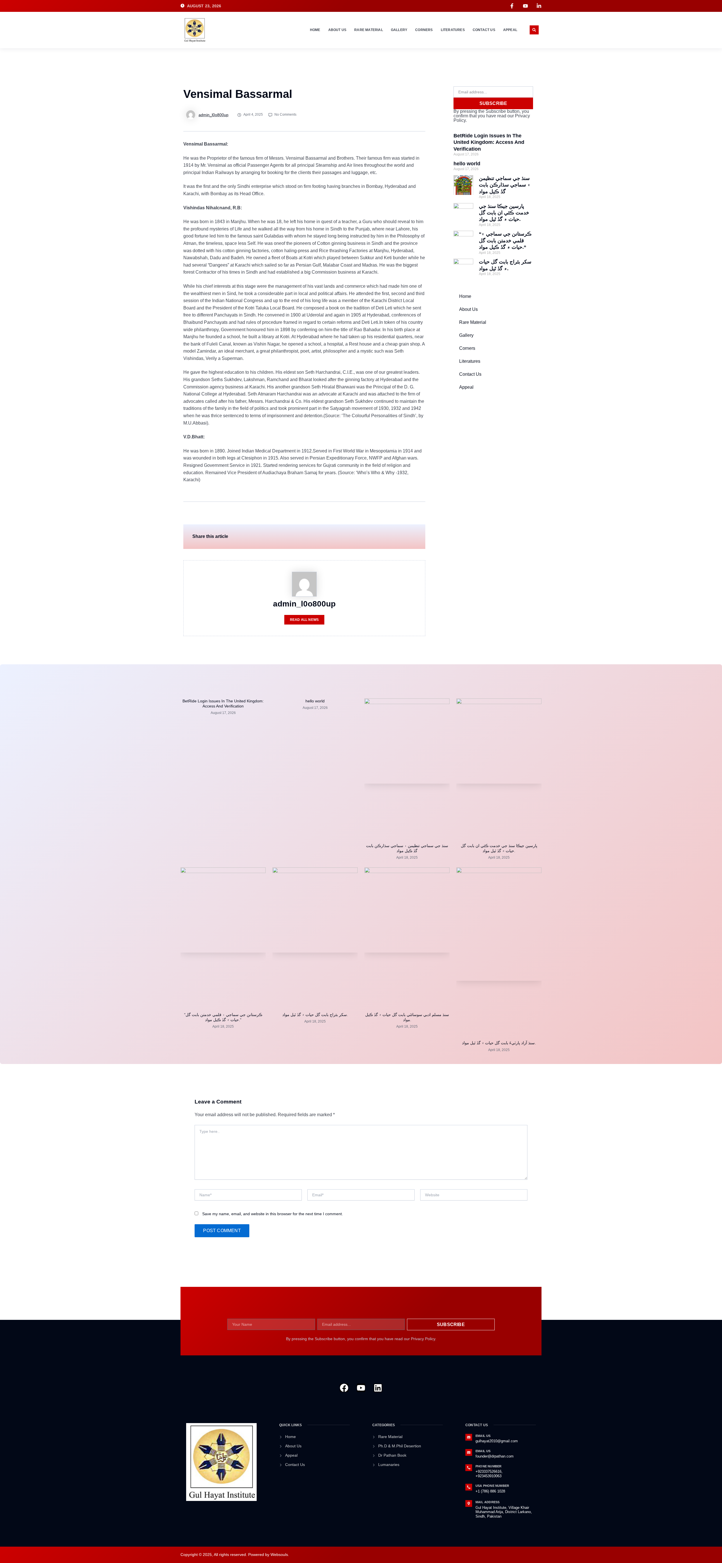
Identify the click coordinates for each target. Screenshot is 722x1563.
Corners (424, 30)
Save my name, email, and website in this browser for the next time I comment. (272, 1214)
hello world (467, 163)
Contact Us (484, 30)
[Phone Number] (468, 1467)
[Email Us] (468, 1437)
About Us (337, 30)
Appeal (510, 30)
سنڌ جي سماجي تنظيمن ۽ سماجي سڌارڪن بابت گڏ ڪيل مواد (505, 184)
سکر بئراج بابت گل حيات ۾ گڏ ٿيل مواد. (315, 1014)
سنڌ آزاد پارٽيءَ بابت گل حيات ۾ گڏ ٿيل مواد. (499, 1043)
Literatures (453, 30)
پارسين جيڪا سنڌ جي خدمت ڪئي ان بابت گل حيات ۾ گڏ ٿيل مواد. (504, 212)
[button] (534, 29)
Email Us (483, 1435)
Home (315, 30)
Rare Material (368, 30)
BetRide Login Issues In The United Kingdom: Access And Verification (489, 142)
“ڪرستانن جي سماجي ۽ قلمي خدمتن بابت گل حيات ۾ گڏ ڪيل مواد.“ (505, 240)
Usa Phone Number (492, 1485)
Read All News (304, 620)
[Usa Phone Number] (468, 1487)
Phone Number (488, 1466)
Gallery (399, 30)
